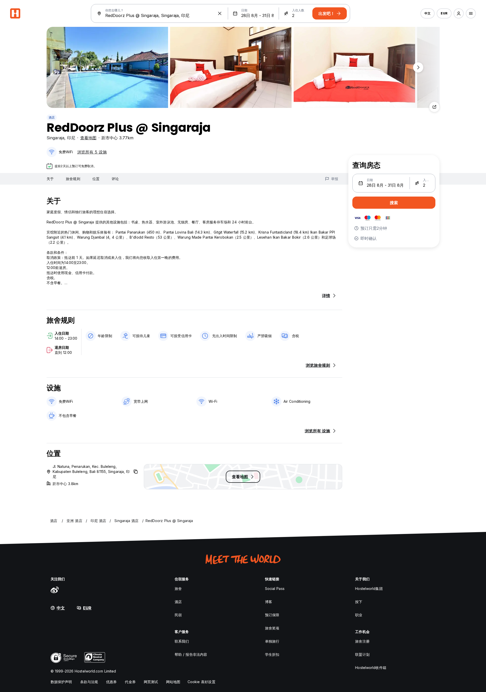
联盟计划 (362, 654)
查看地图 (88, 137)
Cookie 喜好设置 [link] (201, 682)
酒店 (52, 117)
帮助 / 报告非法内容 (191, 654)
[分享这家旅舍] (434, 107)
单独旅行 (272, 641)
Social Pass (275, 588)
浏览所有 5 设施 (92, 152)
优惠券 (111, 682)
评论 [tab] (115, 179)
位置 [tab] (95, 179)
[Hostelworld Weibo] (55, 590)
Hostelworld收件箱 (370, 667)
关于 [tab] (50, 179)
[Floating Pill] (418, 67)
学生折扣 (272, 654)
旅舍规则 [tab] (73, 179)
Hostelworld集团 (368, 588)
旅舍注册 (362, 641)
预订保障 (272, 615)
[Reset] (220, 13)
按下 (358, 602)
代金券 (130, 682)
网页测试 (151, 682)
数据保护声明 (61, 682)
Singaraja (55, 137)
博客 (268, 602)
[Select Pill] (459, 13)
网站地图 (173, 682)
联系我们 (182, 641)
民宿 (178, 615)
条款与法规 (89, 682)
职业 (358, 615)
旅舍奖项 (272, 628)
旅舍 (178, 588)
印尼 (71, 137)
